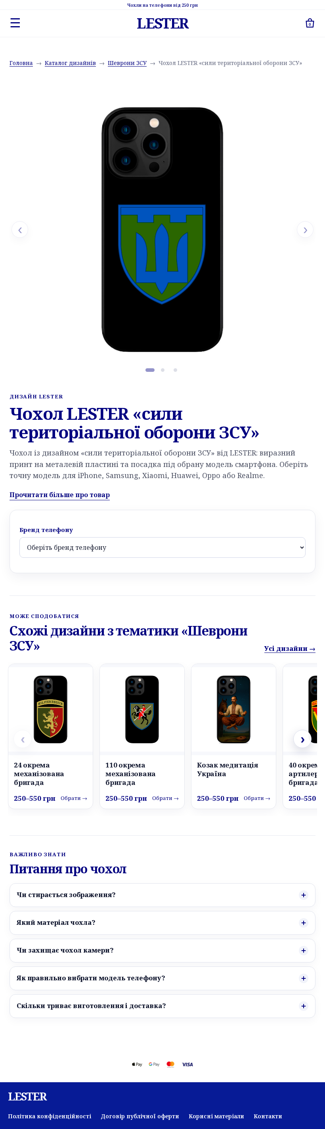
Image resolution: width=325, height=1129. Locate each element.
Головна (21, 63)
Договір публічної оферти (140, 1116)
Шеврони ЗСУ (127, 63)
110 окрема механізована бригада (130, 773)
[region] (162, 230)
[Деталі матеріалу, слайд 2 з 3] (162, 370)
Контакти (268, 1116)
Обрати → (74, 798)
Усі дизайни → (289, 648)
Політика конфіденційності (49, 1116)
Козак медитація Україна (227, 769)
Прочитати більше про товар (60, 494)
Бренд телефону (46, 530)
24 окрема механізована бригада (39, 773)
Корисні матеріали (216, 1116)
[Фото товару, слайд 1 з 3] (149, 370)
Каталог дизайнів (70, 63)
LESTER (162, 23)
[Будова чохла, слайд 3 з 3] (175, 370)
